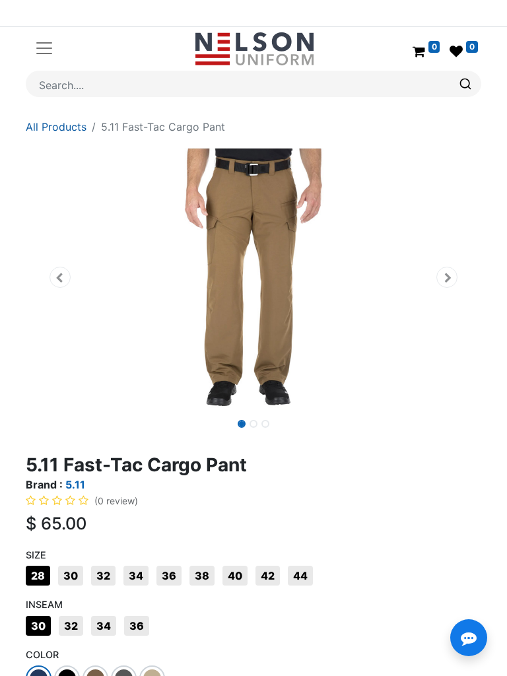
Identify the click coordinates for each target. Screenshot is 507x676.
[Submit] (467, 84)
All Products (56, 126)
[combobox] (253, 84)
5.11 (75, 484)
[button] (60, 277)
